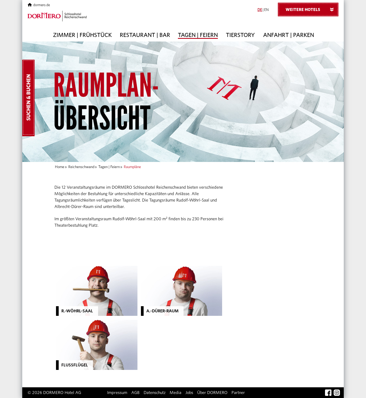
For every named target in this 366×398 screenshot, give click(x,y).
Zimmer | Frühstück (82, 35)
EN (266, 10)
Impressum (117, 393)
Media (175, 393)
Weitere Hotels (311, 9)
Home (59, 167)
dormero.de (41, 5)
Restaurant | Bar (145, 35)
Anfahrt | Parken (288, 35)
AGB (135, 393)
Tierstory (240, 35)
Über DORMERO (212, 393)
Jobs (189, 393)
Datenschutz (155, 393)
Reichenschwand (81, 167)
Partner (238, 393)
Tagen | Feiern (198, 35)
